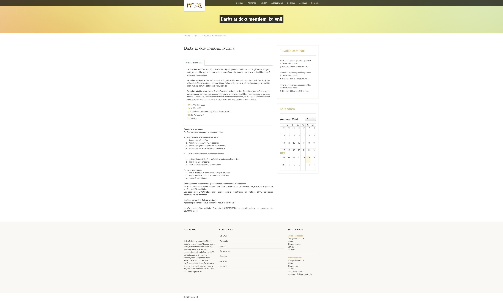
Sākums (187, 36)
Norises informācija (194, 63)
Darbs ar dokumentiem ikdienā (216, 36)
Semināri (197, 36)
